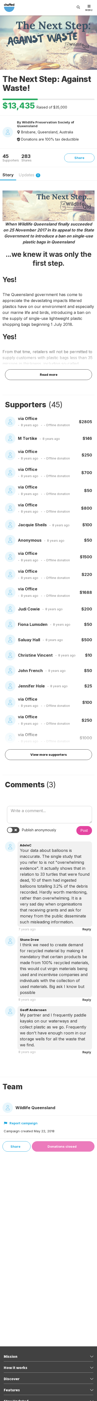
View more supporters (48, 755)
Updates (29, 174)
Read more (48, 375)
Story (8, 174)
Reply (86, 929)
